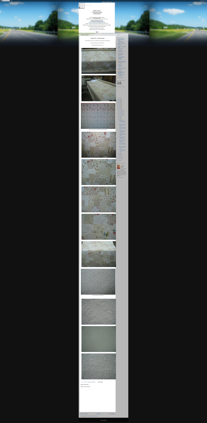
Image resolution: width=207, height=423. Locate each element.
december (121, 110)
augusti (120, 116)
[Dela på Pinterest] (102, 382)
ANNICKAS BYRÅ (121, 43)
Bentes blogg (120, 53)
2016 (119, 103)
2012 (119, 109)
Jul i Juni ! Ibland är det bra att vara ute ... (122, 144)
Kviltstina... (120, 64)
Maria (123, 165)
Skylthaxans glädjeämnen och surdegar (121, 72)
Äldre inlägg (112, 413)
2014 (119, 106)
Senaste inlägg (84, 413)
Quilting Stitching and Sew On (121, 57)
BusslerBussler (85, 5)
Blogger (105, 420)
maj (119, 153)
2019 (119, 99)
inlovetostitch (120, 77)
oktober (120, 113)
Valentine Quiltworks (122, 61)
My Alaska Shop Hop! (121, 62)
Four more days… (121, 48)
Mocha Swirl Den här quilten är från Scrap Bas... (122, 141)
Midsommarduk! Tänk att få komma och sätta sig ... (122, 125)
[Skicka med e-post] (98, 382)
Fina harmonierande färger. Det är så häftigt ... (122, 134)
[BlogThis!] (99, 382)
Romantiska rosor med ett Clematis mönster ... (122, 150)
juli (119, 117)
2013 (119, 107)
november (121, 111)
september (121, 114)
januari (120, 158)
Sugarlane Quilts (121, 38)
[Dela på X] (100, 382)
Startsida (98, 413)
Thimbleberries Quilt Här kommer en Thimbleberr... (122, 131)
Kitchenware (120, 58)
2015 (119, 104)
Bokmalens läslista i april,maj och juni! (121, 75)
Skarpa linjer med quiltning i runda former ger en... (122, 138)
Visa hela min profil (120, 177)
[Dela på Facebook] (101, 382)
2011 (119, 160)
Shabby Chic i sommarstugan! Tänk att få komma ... (122, 121)
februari (120, 157)
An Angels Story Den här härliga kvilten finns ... (122, 128)
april (120, 154)
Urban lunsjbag (120, 54)
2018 (119, 100)
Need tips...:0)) (120, 65)
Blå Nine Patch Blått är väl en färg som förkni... (122, 147)
